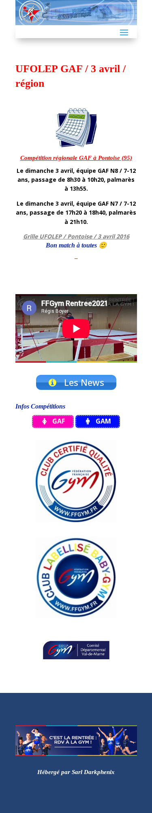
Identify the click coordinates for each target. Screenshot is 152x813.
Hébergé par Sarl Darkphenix (76, 772)
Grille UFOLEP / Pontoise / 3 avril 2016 (76, 236)
